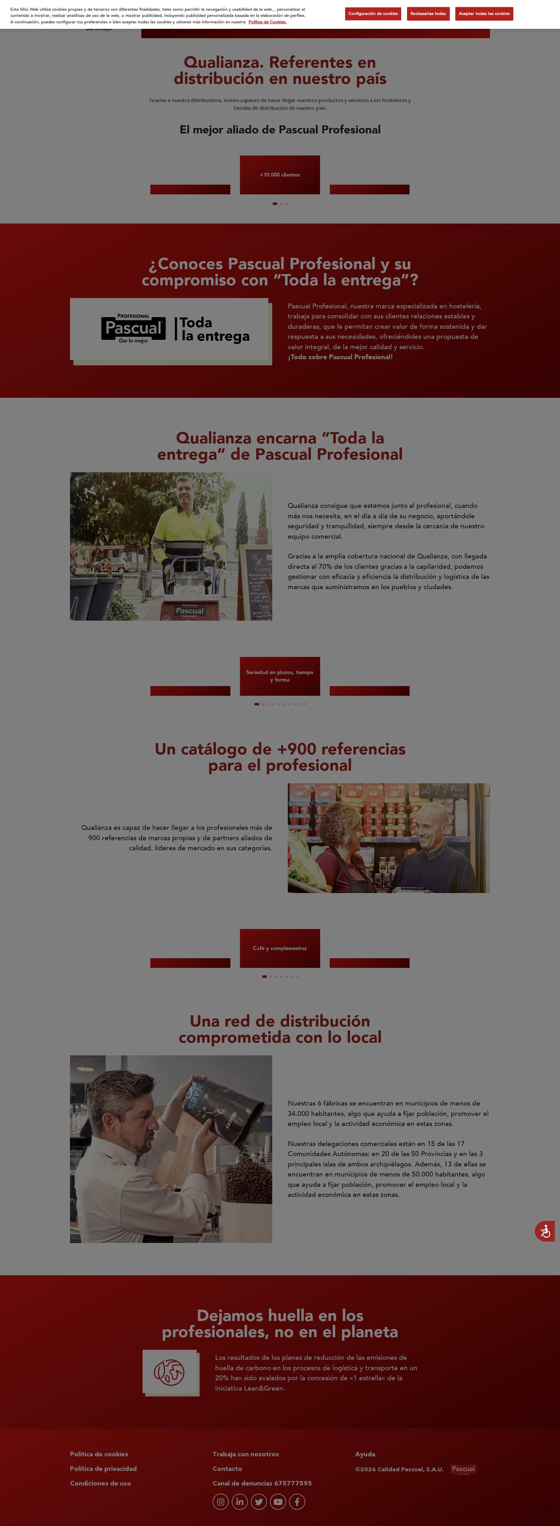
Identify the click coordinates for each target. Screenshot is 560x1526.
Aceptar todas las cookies (484, 14)
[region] (280, 14)
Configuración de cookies (373, 14)
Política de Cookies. (268, 22)
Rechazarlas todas (428, 14)
